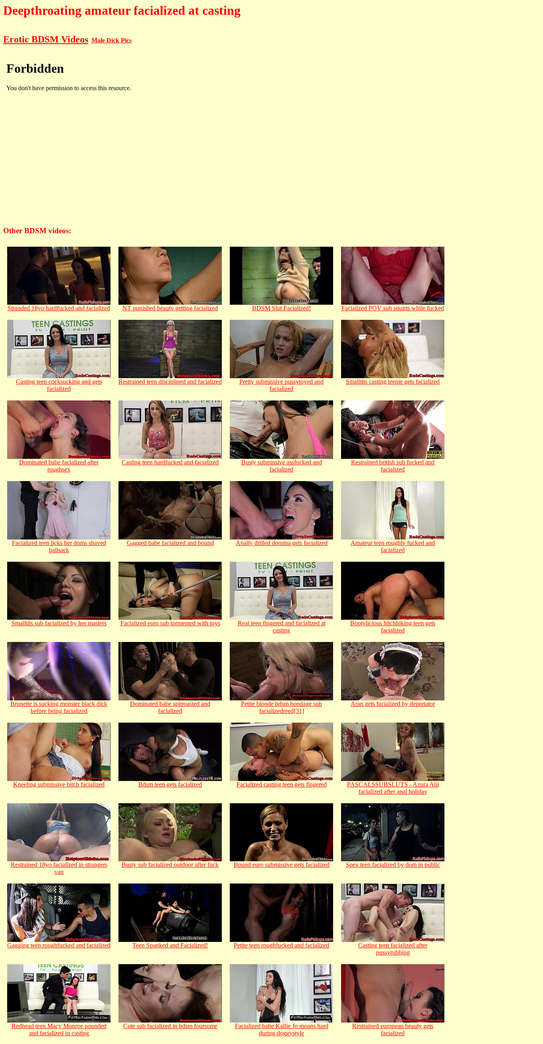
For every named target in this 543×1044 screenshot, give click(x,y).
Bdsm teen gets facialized (170, 784)
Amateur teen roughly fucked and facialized (393, 546)
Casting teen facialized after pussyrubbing (392, 949)
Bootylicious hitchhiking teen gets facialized (392, 627)
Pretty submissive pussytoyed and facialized (281, 385)
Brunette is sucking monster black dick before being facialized (58, 707)
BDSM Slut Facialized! (281, 308)
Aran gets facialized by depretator (393, 703)
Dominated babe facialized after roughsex (59, 466)
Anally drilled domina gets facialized (282, 542)
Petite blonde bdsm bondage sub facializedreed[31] (281, 707)
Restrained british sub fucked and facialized (392, 466)
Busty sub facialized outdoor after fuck (170, 864)
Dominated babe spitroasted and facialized (170, 707)
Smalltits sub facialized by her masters (59, 623)
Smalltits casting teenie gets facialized (393, 381)
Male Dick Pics (111, 40)
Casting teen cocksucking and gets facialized (59, 385)
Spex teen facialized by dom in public (393, 864)
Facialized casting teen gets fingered (282, 784)
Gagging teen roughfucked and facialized (59, 945)
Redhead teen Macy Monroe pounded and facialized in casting (59, 1029)
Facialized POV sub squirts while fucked (392, 308)
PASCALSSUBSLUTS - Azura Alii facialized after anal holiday (393, 788)
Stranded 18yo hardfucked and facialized (59, 308)
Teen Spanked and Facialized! (170, 945)
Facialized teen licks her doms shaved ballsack (59, 546)
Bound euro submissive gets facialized (282, 864)
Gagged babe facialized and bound (170, 542)
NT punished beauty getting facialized (170, 308)
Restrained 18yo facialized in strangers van (59, 868)
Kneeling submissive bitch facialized (59, 784)
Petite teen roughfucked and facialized (281, 945)
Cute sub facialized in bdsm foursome (170, 1026)
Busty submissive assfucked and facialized (281, 466)
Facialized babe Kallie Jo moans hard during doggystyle (281, 1029)
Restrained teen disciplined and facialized (170, 381)
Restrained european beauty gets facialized (392, 1029)
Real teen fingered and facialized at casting (282, 627)
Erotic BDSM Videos (45, 39)
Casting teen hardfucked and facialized (170, 462)
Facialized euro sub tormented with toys (170, 623)
